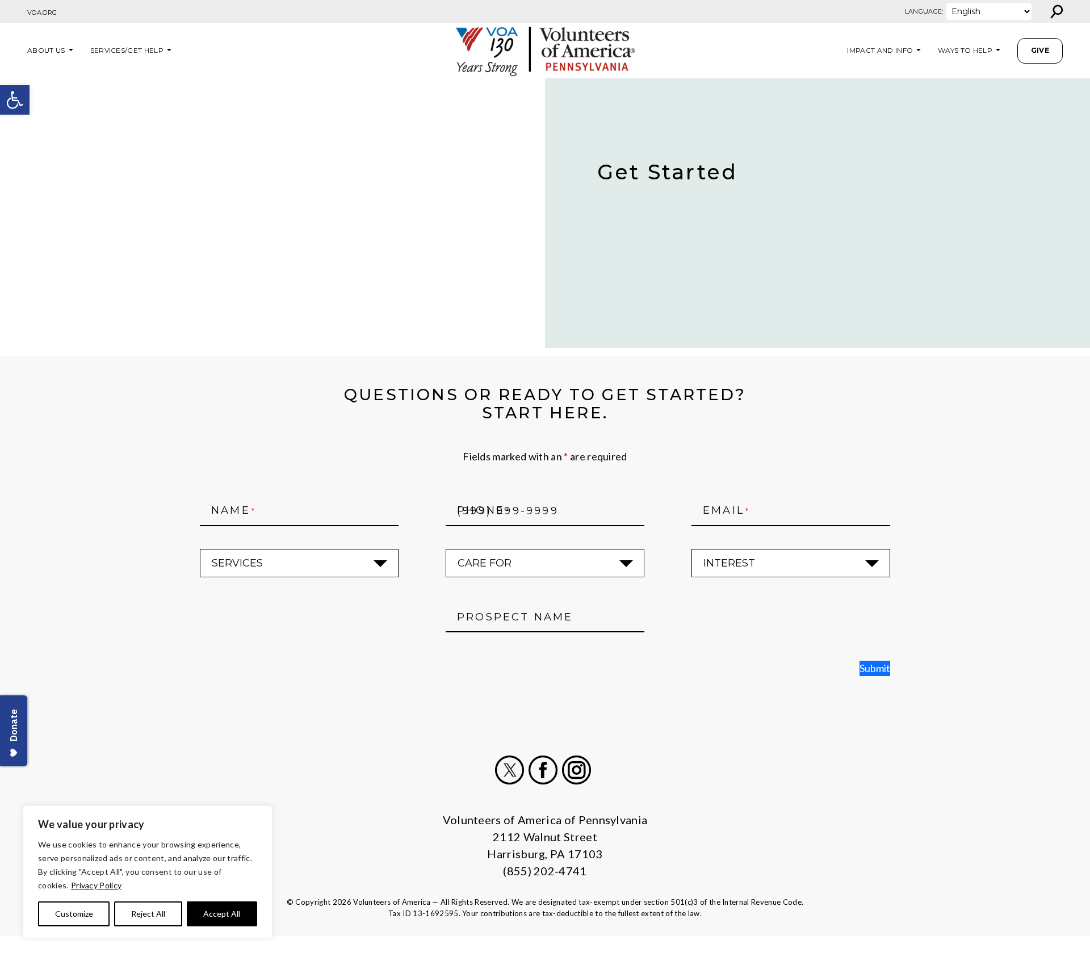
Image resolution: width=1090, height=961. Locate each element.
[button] (15, 100)
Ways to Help (965, 50)
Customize (74, 913)
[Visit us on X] (509, 770)
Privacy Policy (96, 885)
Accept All (221, 913)
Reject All (148, 913)
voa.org (42, 12)
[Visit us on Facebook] (543, 770)
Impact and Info (880, 50)
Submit (875, 668)
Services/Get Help (127, 50)
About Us (46, 50)
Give (1040, 50)
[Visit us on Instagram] (576, 770)
